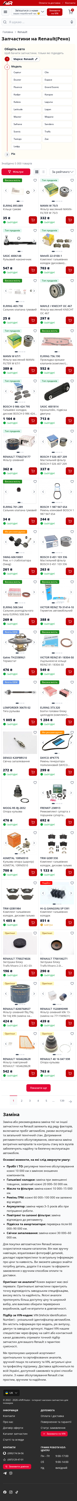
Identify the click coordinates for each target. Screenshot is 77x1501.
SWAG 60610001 (13, 557)
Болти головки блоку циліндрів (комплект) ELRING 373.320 (53, 712)
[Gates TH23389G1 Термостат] (20, 642)
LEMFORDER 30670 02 (16, 707)
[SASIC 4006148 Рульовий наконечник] (20, 241)
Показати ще (38, 1088)
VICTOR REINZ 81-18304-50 (57, 657)
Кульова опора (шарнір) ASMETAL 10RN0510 (18, 863)
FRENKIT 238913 (50, 808)
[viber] (11, 1473)
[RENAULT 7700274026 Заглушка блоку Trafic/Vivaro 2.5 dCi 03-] (20, 943)
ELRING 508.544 (13, 607)
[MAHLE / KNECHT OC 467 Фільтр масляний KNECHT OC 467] (57, 291)
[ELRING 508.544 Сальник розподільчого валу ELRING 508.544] (20, 592)
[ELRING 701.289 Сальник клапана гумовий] (20, 492)
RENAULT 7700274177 (16, 456)
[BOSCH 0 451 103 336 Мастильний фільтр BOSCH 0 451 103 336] (57, 542)
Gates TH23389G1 (14, 657)
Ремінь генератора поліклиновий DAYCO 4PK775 (54, 763)
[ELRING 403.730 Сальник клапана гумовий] (20, 291)
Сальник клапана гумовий (20, 309)
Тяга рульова (11, 711)
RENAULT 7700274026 (16, 958)
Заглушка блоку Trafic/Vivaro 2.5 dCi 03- (18, 963)
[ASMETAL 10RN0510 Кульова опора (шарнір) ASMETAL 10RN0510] (20, 843)
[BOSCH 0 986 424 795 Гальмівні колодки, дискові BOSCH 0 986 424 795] (20, 391)
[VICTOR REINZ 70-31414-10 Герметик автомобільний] (57, 592)
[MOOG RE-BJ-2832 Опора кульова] (20, 793)
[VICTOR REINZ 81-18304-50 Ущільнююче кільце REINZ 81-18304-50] (57, 642)
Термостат (9, 661)
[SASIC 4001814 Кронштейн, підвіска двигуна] (57, 391)
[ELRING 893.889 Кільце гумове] (20, 190)
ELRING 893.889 (13, 205)
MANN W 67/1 (12, 356)
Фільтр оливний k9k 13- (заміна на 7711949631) (55, 1013)
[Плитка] (37, 172)
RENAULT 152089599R (54, 1009)
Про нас (8, 1422)
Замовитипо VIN (54, 12)
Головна (8, 32)
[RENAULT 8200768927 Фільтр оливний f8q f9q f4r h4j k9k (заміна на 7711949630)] (20, 994)
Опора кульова (12, 811)
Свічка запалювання (16, 761)
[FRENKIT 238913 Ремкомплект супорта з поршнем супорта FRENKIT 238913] (57, 793)
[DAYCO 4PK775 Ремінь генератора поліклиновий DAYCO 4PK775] (57, 743)
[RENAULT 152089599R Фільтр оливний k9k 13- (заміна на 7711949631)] (57, 994)
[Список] (43, 172)
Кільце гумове (12, 209)
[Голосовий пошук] (72, 22)
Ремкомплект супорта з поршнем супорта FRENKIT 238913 (55, 813)
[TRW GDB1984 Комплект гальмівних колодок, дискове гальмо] (20, 893)
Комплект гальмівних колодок (54, 913)
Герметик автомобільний (56, 610)
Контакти (70, 2)
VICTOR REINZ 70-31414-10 (57, 607)
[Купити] (33, 220)
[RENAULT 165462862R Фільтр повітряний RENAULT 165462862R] (20, 1044)
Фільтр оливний (13, 460)
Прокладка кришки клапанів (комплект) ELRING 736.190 (53, 361)
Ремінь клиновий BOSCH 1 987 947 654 (57, 511)
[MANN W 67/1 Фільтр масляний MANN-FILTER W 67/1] (20, 341)
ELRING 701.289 (13, 507)
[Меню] (5, 12)
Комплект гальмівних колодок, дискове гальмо (56, 863)
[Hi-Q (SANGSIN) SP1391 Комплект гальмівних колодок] (57, 893)
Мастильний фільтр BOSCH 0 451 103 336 (53, 562)
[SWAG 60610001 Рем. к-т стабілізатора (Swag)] (20, 542)
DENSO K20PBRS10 (15, 757)
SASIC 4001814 (49, 406)
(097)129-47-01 (15, 1459)
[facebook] (5, 1492)
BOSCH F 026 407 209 (53, 456)
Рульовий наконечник (17, 259)
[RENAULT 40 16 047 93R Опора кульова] (57, 1044)
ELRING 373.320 (50, 707)
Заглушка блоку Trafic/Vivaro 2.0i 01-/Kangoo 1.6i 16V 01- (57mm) (55, 963)
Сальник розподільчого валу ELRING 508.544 (18, 612)
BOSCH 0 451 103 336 (53, 557)
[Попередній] (6, 190)
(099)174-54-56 (15, 1453)
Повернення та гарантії (56, 1422)
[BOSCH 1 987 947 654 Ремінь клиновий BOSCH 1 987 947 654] (57, 492)
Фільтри (18, 171)
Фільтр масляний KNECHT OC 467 (56, 311)
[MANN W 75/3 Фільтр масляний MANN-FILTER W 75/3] (57, 190)
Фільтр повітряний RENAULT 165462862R (16, 1064)
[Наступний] (34, 190)
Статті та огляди (13, 1439)
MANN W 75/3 (49, 205)
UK (11, 1393)
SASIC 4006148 (12, 256)
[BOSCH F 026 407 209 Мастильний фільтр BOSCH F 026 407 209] (57, 441)
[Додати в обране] (35, 180)
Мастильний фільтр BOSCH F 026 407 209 (53, 461)
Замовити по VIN (56, 1433)
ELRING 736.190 (50, 356)
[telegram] (5, 1473)
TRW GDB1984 (12, 908)
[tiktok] (17, 1492)
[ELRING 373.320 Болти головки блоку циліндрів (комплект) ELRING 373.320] (57, 692)
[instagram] (11, 1492)
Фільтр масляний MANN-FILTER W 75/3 (56, 210)
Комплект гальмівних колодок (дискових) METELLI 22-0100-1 (54, 261)
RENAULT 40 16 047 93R (55, 1059)
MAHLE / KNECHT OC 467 (56, 306)
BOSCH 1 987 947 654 (53, 507)
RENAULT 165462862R (17, 1059)
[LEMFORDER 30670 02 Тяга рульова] (20, 692)
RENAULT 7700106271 (54, 958)
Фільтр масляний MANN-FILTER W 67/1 (19, 361)
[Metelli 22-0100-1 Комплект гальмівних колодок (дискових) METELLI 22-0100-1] (57, 241)
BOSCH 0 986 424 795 (16, 406)
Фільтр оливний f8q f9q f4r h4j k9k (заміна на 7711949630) (18, 1013)
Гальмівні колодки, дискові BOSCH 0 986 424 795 (19, 411)
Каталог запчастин (15, 1433)
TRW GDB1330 (49, 858)
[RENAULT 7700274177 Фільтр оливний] (20, 441)
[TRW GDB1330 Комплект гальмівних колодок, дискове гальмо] (57, 843)
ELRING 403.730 (13, 306)
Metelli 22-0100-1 (51, 256)
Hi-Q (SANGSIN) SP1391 (55, 908)
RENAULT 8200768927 (16, 1009)
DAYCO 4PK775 (49, 757)
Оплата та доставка (49, 2)
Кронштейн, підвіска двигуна (53, 411)
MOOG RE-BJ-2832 (14, 808)
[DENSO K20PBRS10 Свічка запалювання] (20, 743)
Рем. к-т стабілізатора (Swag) (17, 562)
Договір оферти (13, 1428)
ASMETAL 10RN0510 (15, 858)
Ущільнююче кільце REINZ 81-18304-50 (53, 662)
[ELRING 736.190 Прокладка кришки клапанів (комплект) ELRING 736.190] (57, 341)
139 (62, 1100)
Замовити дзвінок (19, 1466)
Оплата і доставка (52, 1416)
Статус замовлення (53, 1428)
